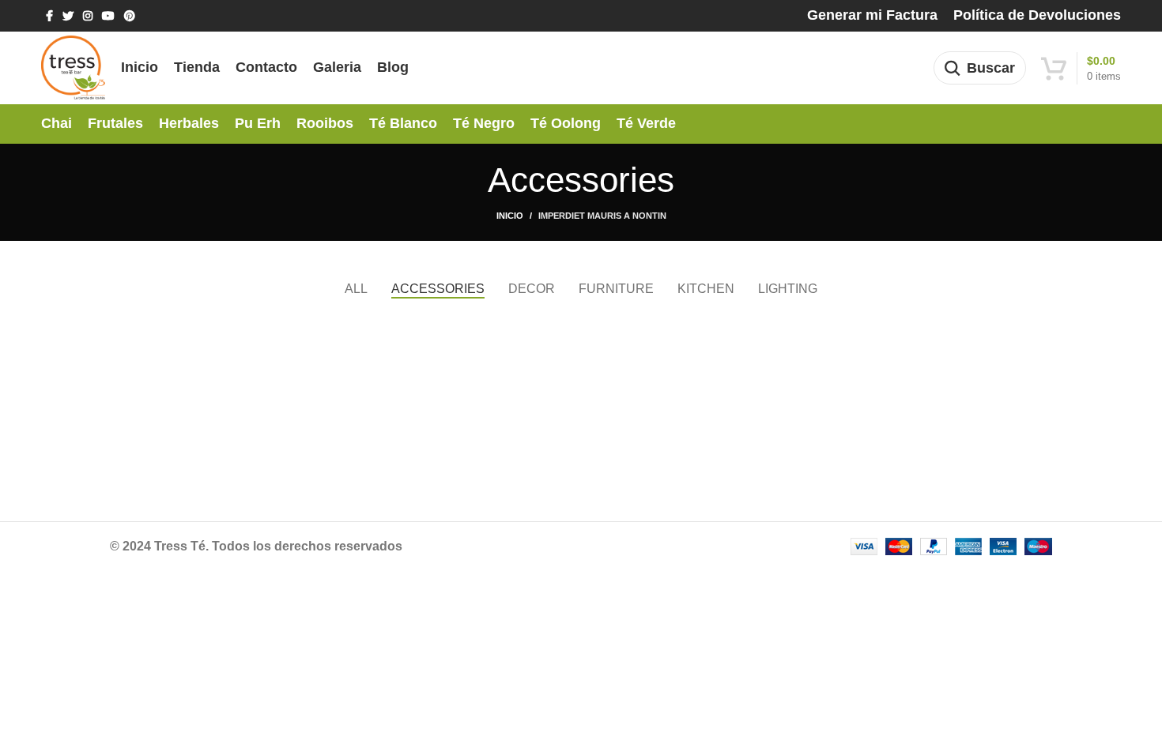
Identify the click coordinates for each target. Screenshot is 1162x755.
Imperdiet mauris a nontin (602, 215)
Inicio (509, 215)
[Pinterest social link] (129, 16)
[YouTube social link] (108, 16)
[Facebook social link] (49, 16)
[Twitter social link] (68, 16)
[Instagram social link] (87, 16)
